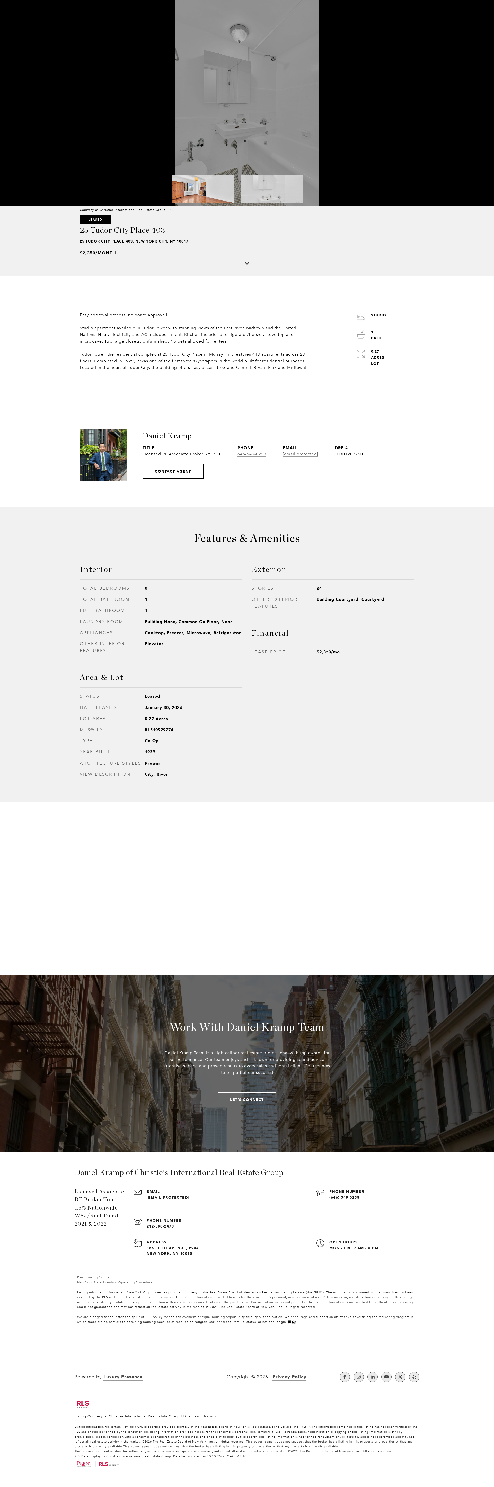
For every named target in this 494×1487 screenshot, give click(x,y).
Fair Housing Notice (93, 1277)
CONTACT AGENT (173, 471)
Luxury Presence (123, 1377)
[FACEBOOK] (345, 1377)
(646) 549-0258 (344, 1197)
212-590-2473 (160, 1226)
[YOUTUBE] (386, 1377)
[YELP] (414, 1377)
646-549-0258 (251, 454)
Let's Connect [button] (247, 1100)
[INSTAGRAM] (359, 1377)
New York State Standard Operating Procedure (115, 1282)
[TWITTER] (400, 1377)
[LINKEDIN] (372, 1377)
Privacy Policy (289, 1377)
